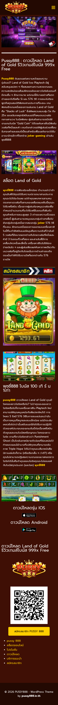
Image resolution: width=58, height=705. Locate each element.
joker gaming (36, 136)
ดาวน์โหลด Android (29, 522)
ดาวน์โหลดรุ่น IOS (29, 508)
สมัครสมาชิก (14, 663)
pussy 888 (14, 641)
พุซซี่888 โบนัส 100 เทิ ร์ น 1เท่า (27, 388)
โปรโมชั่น (12, 650)
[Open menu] (53, 7)
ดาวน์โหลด (13, 654)
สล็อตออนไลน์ (15, 645)
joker (41, 223)
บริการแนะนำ (14, 658)
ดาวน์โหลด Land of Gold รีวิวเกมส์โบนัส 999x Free (25, 548)
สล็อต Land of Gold (22, 180)
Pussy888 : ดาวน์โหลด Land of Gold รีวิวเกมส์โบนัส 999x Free (28, 64)
